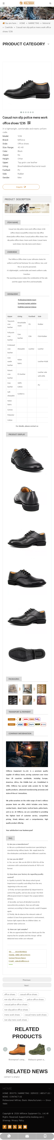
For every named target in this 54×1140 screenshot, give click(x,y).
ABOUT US (45, 1093)
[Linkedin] (10, 1127)
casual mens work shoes (36, 1014)
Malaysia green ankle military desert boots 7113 (28, 1059)
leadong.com (37, 1116)
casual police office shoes (15, 1004)
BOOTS (13, 1093)
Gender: (6, 177)
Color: (5, 151)
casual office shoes (28, 994)
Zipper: (6, 154)
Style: (5, 143)
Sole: (5, 173)
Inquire (19, 186)
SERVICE (35, 1093)
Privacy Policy (18, 1120)
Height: (6, 158)
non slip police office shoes (16, 1009)
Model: (6, 136)
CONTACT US (16, 1096)
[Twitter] (15, 1127)
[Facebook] (5, 1127)
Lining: (5, 166)
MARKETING (23, 1093)
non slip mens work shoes (15, 1019)
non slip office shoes (13, 999)
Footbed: (6, 169)
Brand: (5, 139)
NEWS (5, 1096)
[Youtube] (20, 1127)
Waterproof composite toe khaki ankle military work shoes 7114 (9, 1059)
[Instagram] (25, 1127)
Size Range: (8, 147)
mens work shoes (12, 1014)
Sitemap (6, 1120)
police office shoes (35, 999)
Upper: (5, 162)
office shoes (9, 994)
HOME (5, 1093)
